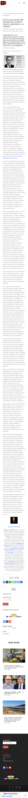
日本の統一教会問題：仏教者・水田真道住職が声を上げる (14, 692)
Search (13, 589)
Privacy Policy (6, 633)
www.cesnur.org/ (8, 574)
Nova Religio (11, 552)
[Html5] (18, 578)
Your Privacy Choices (12, 793)
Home (12, 13)
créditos (22, 73)
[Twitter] (14, 578)
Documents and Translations (11, 31)
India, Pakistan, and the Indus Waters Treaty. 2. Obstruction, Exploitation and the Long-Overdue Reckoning (13, 719)
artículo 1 (17, 51)
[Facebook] (10, 578)
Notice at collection (7, 796)
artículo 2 (5, 53)
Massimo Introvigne (9, 29)
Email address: (7, 597)
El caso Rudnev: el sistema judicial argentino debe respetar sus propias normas (14, 667)
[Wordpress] (16, 578)
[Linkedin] (12, 578)
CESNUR (7, 536)
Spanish (21, 31)
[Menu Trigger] (3, 3)
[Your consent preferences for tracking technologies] (25, 795)
